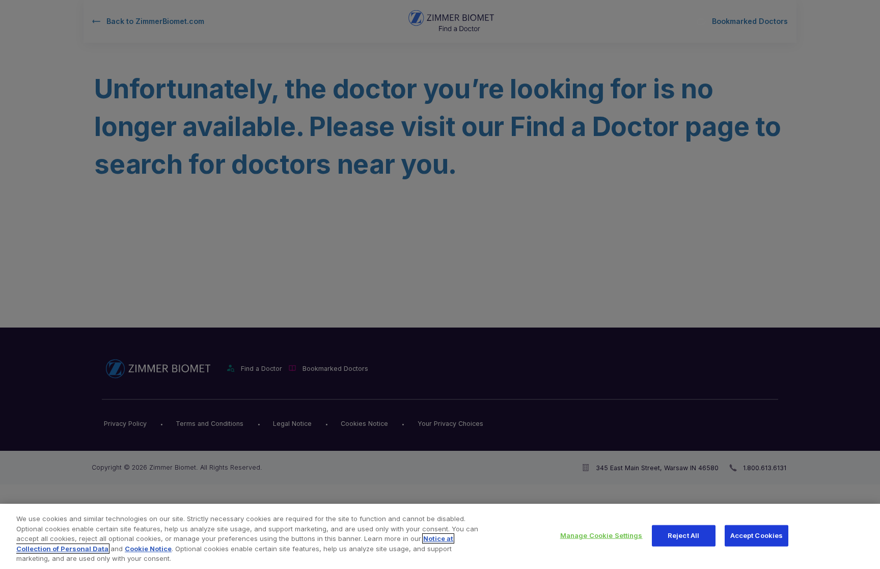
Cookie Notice (148, 549)
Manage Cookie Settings (601, 535)
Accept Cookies (756, 535)
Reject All (683, 535)
